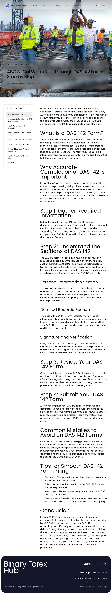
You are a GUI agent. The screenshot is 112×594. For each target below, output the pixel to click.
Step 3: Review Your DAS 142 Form (20, 140)
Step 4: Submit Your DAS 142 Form (20, 144)
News (96, 572)
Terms (98, 586)
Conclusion (12, 163)
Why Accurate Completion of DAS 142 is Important (20, 120)
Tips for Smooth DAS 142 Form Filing (18, 157)
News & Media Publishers (20, 64)
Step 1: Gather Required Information (16, 127)
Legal (106, 586)
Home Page (84, 572)
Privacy (91, 586)
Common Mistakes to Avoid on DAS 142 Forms (18, 150)
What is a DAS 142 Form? (16, 114)
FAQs (104, 572)
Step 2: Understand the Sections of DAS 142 (19, 134)
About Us (83, 586)
